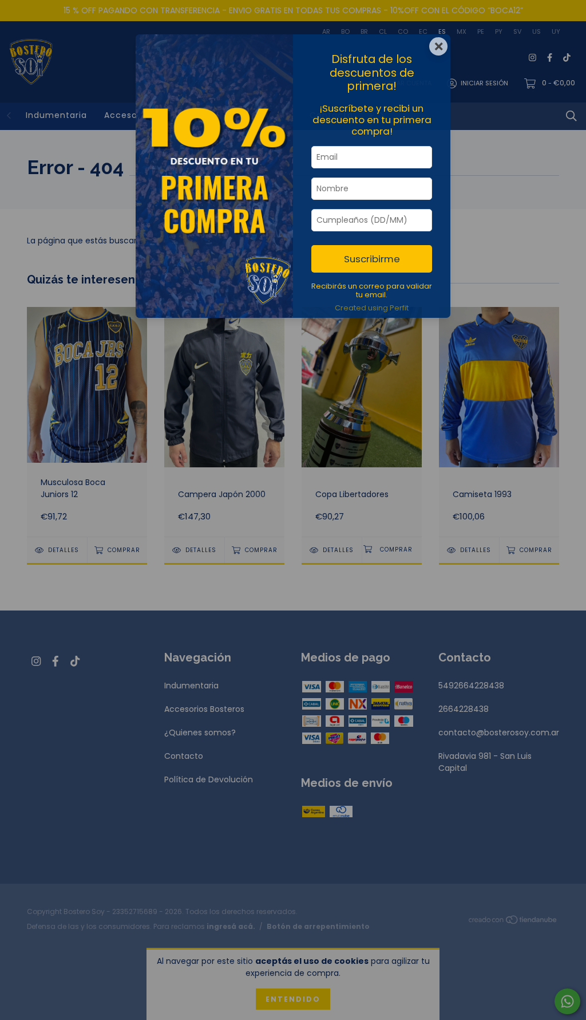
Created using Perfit (372, 308)
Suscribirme (372, 259)
